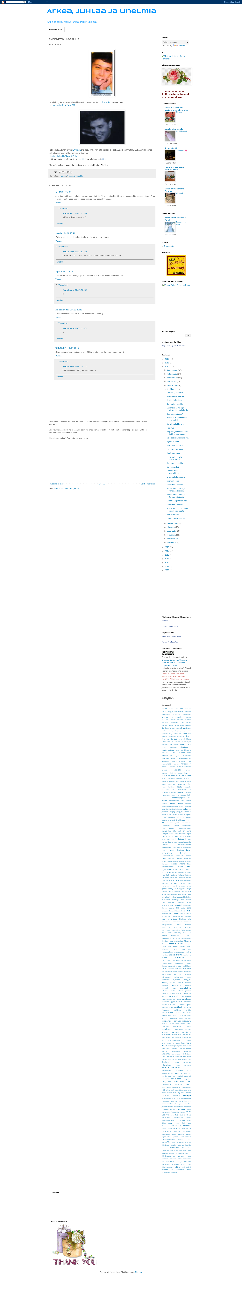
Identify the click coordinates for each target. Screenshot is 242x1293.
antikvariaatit (166, 714)
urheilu (189, 1117)
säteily (164, 1082)
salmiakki (165, 1051)
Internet (188, 792)
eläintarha (173, 747)
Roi (190, 1037)
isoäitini (167, 795)
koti (167, 875)
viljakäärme (173, 1153)
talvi (189, 1081)
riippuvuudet (187, 1035)
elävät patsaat (168, 750)
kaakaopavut (166, 825)
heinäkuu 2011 (175, 766)
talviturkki (178, 1084)
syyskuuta (171, 531)
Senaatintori (170, 1057)
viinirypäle (182, 1150)
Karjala (188, 834)
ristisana (185, 1037)
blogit (171, 733)
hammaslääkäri (167, 764)
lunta (170, 913)
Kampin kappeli (168, 834)
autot (182, 722)
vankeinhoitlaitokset (168, 1139)
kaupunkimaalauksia (184, 845)
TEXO (174, 1098)
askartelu (165, 720)
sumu (178, 1065)
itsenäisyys (165, 798)
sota (189, 1059)
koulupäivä (179, 877)
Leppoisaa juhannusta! (177, 501)
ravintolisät (186, 1032)
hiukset (164, 779)
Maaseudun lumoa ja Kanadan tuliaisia (176, 489)
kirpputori (187, 870)
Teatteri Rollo (171, 1093)
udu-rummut (166, 1117)
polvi (189, 1005)
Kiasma (188, 856)
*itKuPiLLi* (60, 348)
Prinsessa (165, 1010)
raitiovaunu (186, 1021)
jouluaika (188, 803)
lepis (57, 271)
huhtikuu (187, 779)
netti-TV (164, 969)
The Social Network (184, 1098)
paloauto (188, 991)
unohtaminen (178, 1117)
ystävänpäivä (186, 1167)
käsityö (188, 889)
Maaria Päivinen (184, 924)
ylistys (183, 1164)
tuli (171, 1109)
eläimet (164, 747)
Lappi (189, 894)
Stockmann (166, 1062)
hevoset (171, 776)
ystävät (165, 1169)
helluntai (165, 770)
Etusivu (102, 484)
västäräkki (170, 1161)
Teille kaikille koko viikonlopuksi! (174, 458)
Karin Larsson (180, 834)
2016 (167, 559)
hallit (189, 761)
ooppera (188, 985)
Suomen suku (173, 481)
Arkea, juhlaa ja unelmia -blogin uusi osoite (178, 509)
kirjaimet (182, 864)
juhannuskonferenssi (180, 814)
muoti (179, 954)
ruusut (164, 1046)
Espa (173, 753)
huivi (163, 781)
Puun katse (172, 1015)
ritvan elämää (171, 148)
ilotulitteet (172, 792)
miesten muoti (167, 946)
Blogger (138, 1272)
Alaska (164, 711)
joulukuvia (178, 809)
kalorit (179, 831)
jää (163, 823)
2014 (167, 551)
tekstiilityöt (176, 1095)
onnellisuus (176, 985)
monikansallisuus (167, 952)
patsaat (165, 996)
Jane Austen (186, 801)
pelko (182, 996)
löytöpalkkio (166, 916)
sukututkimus (166, 1065)
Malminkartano (186, 930)
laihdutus (177, 891)
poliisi (174, 1004)
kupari (183, 883)
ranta (177, 1024)
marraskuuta (173, 538)
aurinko (164, 723)
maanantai (187, 922)
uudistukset (180, 1120)
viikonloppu (174, 1150)
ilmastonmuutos (168, 790)
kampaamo (186, 831)
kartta (176, 836)
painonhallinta (185, 988)
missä (183, 949)
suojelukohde (166, 1070)
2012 (167, 367)
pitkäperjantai (166, 1004)
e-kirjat (180, 739)
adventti (171, 709)
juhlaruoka (171, 817)
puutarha (179, 1015)
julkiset (180, 820)
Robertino (106, 102)
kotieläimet (173, 875)
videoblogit (165, 1145)
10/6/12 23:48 (81, 213)
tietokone (187, 1101)
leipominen (165, 905)
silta (189, 1057)
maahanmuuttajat (177, 916)
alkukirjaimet (178, 711)
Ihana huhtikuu (168, 787)
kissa (164, 872)
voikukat (181, 1156)
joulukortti (188, 806)
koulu (172, 877)
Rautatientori (179, 1029)
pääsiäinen (166, 1021)
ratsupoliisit (165, 1026)
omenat (180, 983)
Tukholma (175, 1106)
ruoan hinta (180, 1043)
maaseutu (166, 927)
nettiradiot (171, 969)
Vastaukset (63, 208)
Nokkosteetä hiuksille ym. (178, 438)
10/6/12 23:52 (81, 328)
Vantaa (180, 1140)
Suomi (177, 1073)
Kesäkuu (180, 850)
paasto (174, 988)
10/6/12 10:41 (69, 233)
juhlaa (164, 817)
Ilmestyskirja (182, 789)
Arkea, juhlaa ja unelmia (101, 11)
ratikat (189, 1024)
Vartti (169, 1142)
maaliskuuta (172, 377)
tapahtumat (166, 1087)
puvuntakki (187, 1015)
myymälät (187, 960)
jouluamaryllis (166, 806)
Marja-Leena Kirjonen (169, 346)
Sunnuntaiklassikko (75, 176)
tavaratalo (183, 1090)
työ (176, 1115)
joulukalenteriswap (177, 806)
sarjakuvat (187, 1051)
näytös (172, 982)
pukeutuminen (167, 1013)
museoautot (172, 958)
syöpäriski (165, 1079)
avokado (188, 722)
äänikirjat (174, 1172)
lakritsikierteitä (172, 894)
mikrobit (182, 946)
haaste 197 (174, 758)
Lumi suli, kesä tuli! (175, 392)
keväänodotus (179, 856)
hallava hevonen (178, 761)
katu (189, 839)
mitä (189, 949)
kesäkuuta (172, 389)
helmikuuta (172, 374)
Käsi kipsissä (181, 131)
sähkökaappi (176, 1079)
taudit (172, 1090)
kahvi (164, 828)
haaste (165, 758)
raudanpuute (177, 1026)
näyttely (165, 982)
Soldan (184, 1059)
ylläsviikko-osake (167, 1167)
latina (182, 900)
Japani (164, 803)
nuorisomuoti (166, 980)
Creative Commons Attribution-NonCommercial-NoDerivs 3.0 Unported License (175, 662)
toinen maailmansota (169, 1104)
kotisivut (188, 875)
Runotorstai (169, 246)
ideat (189, 784)
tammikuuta (172, 370)
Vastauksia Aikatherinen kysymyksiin (177, 419)
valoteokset (187, 1131)
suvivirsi (164, 1076)
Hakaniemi (165, 761)
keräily (164, 850)
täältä (81, 158)
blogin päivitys (180, 731)
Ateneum (188, 720)
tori (186, 1104)
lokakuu (171, 908)
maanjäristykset (167, 924)
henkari (164, 773)
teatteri (164, 1093)
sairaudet (182, 1048)
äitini (189, 1170)
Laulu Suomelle (168, 902)
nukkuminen (178, 977)
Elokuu (179, 112)
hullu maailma (169, 781)
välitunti (179, 1159)
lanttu (184, 894)
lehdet (189, 902)
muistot (172, 955)
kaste (180, 836)
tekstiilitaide (165, 1095)
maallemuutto (177, 922)
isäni (177, 795)
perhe (164, 999)
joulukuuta (172, 542)
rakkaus (164, 1024)
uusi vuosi (173, 1123)
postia (171, 1007)
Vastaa (58, 203)
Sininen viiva (166, 1059)
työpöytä (182, 1115)
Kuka (163, 880)
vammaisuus (166, 1134)
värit (163, 1162)
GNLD (172, 755)
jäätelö (177, 823)
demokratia (180, 736)
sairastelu (174, 1048)
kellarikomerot (166, 847)
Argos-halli (176, 714)
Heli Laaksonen (185, 766)
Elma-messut (174, 744)
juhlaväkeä (173, 820)
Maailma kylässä (169, 919)
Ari (56, 192)
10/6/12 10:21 (65, 192)
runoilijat (188, 1040)
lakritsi (164, 894)
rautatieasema (167, 1029)
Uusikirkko (179, 1126)
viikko (183, 1148)
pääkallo (188, 1018)
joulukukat (165, 809)
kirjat (189, 866)
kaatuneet (176, 825)
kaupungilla (187, 842)
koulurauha (187, 877)
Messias (164, 944)
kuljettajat (165, 883)
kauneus (164, 842)
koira (169, 872)
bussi (176, 733)
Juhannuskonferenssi (176, 518)
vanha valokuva (178, 1134)
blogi (183, 728)
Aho (176, 709)
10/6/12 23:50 (81, 252)
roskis (164, 1040)
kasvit (174, 839)
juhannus (187, 812)
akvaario (188, 709)
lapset (164, 897)
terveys (187, 1095)
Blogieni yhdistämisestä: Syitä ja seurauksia (177, 432)
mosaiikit (164, 955)
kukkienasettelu (185, 880)
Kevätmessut (185, 853)
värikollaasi (187, 1159)
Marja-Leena (68, 213)
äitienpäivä (179, 1170)
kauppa (180, 842)
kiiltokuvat (187, 858)
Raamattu (177, 1021)
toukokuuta (172, 385)
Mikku (175, 946)
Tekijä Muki (180, 1093)
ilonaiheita (165, 792)
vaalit (164, 1128)
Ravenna (188, 1029)
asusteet (180, 720)
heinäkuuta (172, 523)
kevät (188, 850)
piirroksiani (186, 999)
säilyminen (187, 1079)
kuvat (175, 886)
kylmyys (164, 889)
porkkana (165, 1007)
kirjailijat (173, 864)
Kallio (174, 831)
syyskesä (187, 1076)
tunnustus (182, 1109)
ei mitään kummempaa (181, 742)
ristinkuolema (176, 1037)
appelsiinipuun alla (174, 129)
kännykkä (172, 889)
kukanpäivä (170, 880)
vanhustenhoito (186, 1137)
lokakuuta (171, 535)
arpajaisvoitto (186, 714)
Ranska (171, 1024)
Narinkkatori (187, 966)
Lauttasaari (180, 902)
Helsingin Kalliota (174, 400)
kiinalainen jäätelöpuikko (170, 861)
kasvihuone (187, 836)
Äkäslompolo (166, 1172)
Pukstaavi (177, 1013)
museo (164, 958)
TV (186, 1112)
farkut (189, 753)
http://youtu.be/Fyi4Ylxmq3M (62, 105)
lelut (171, 905)
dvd (175, 739)
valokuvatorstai (186, 1128)
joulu (180, 803)
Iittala (179, 787)
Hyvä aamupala (173, 453)
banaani (170, 725)
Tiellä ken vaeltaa (176, 1101)
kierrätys (171, 858)
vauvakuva (180, 1142)
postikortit (178, 1007)
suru (189, 1073)
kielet (164, 858)
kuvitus (188, 886)
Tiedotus (170, 428)
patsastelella (174, 996)
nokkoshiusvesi (178, 971)
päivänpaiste (173, 1018)
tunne (175, 1109)
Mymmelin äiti (173, 441)
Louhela (179, 911)
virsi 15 (188, 1153)
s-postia (179, 1046)
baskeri (176, 725)
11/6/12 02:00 (81, 366)
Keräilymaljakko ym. (175, 424)
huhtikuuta (172, 381)
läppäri (183, 913)
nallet (179, 966)
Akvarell (179, 193)
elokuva (183, 744)
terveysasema (166, 1098)
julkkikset (187, 820)
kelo (174, 847)
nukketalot (187, 974)
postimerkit (187, 1007)
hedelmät (165, 767)
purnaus (164, 1015)
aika (181, 709)
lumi (189, 910)
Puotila (189, 1013)
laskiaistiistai (166, 900)
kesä (172, 850)
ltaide (184, 911)
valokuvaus (166, 1131)
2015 (167, 555)
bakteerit (164, 725)
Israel (173, 795)
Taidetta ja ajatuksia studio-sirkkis (174, 168)
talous (182, 1082)
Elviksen (76, 150)
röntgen (174, 1046)
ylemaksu (175, 1164)
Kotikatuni (181, 875)
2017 (167, 562)
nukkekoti (178, 974)
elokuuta (171, 527)
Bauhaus (183, 725)
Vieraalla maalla (175, 1145)
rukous (178, 1040)
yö (172, 1170)
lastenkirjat (175, 900)
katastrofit (182, 839)
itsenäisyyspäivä (179, 798)
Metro (180, 944)
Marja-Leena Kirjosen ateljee (171, 636)
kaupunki (165, 845)
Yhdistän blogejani (175, 449)
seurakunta (178, 1057)
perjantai (169, 999)
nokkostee (187, 971)
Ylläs (189, 1164)
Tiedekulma (165, 1101)
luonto (176, 914)
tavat (189, 1090)
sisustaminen (176, 1059)
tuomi (189, 1109)
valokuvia (177, 1131)
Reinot (174, 1035)
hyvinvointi (183, 781)
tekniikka (188, 1093)
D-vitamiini (171, 736)
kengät (179, 847)
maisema (188, 927)
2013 (167, 547)
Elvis (189, 744)
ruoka (188, 1043)
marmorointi (175, 935)
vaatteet (169, 1128)
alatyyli (170, 711)
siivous (185, 1057)
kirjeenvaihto (167, 870)
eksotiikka (165, 744)
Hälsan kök (171, 784)
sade (184, 1046)
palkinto (180, 991)
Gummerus (187, 755)
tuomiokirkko (166, 1112)
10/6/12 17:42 (76, 310)
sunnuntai (187, 1065)
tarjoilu (168, 1090)
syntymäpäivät (178, 1076)
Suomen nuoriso (167, 1073)
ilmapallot (188, 787)
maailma (188, 916)
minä (175, 949)
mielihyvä (188, 944)
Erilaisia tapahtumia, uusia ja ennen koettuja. (176, 109)
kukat (177, 880)
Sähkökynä (165, 621)
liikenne (164, 908)
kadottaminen (186, 825)
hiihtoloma (180, 776)
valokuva (176, 1128)
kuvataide (181, 886)
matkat (174, 938)
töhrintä (188, 1115)
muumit (169, 960)
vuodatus (165, 1159)
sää (169, 1082)
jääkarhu (170, 823)
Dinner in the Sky (168, 739)
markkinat (187, 933)
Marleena (165, 935)
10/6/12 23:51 (81, 290)
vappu (188, 1140)
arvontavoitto (177, 717)
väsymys (178, 1162)
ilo (190, 789)
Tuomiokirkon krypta (178, 1112)
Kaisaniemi (172, 828)
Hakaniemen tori (185, 758)
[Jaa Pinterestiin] (71, 172)
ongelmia (165, 985)
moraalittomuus (179, 952)
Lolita (183, 908)
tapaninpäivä (176, 1087)
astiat (173, 720)
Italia (189, 795)
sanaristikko (176, 1051)
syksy (170, 1076)
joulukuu (172, 809)
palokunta (165, 993)
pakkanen (165, 991)
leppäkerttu (187, 905)
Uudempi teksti (56, 484)
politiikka (181, 1005)
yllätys (177, 1167)
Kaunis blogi (172, 842)
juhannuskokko (167, 814)
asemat (188, 717)
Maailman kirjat (185, 919)
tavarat (177, 1090)
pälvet (181, 1018)
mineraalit (165, 949)
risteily (168, 1037)
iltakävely (180, 792)
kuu (190, 883)
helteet (188, 770)
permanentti (177, 999)
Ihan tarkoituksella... (175, 445)
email (177, 750)
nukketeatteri (166, 977)
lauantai (188, 900)
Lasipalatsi (180, 897)
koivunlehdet (182, 872)
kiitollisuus (182, 861)
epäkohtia (165, 753)
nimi (163, 971)
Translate (182, 46)
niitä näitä (187, 969)
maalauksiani (166, 922)
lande (179, 894)
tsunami (169, 1106)
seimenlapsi (176, 1054)
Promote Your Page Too (170, 626)
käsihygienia (181, 889)
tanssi (188, 1084)
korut (163, 875)
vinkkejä (181, 1153)
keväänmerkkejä (167, 856)
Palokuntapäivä (175, 993)
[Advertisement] (102, 461)
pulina (184, 1013)
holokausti (171, 779)
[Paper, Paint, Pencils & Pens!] (176, 285)
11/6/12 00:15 (73, 348)
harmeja (176, 764)
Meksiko (187, 941)
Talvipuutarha (166, 1084)
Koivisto (174, 872)
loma (189, 908)
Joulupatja (172, 812)
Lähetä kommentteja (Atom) (66, 488)
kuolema (174, 883)
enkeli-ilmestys (186, 750)
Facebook (181, 753)
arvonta (165, 717)
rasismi (183, 1024)
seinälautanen (186, 1054)
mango (164, 933)
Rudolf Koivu (171, 1040)
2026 (167, 570)
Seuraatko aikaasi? (175, 414)
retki (179, 1035)
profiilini (188, 1010)
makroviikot (176, 930)
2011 (167, 363)
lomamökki (173, 911)
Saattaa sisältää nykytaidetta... (174, 472)
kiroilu (180, 870)
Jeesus (172, 803)
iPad (163, 795)
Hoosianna (179, 779)
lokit (177, 908)
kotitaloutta (165, 877)
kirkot (175, 869)
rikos (163, 1037)
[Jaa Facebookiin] (68, 172)
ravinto (165, 1032)
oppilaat (165, 988)
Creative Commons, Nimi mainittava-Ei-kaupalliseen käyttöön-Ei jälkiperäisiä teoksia (175, 676)
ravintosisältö (166, 1035)
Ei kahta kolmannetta (176, 477)
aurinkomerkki (174, 722)
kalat (169, 831)
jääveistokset (186, 823)
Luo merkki (181, 346)
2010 (167, 359)
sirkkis (58, 233)
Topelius (180, 1104)
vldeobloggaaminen (168, 1156)
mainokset (177, 927)
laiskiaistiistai (186, 891)
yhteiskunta (165, 1164)
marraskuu (186, 936)
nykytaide (176, 980)
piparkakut (187, 1002)
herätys (180, 773)
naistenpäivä (172, 966)
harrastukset (186, 764)
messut (172, 944)
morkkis (188, 952)
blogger (178, 728)
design (188, 736)
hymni (177, 781)
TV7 (167, 1115)
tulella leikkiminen (185, 1106)
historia (188, 776)
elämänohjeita (185, 747)
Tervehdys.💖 (182, 150)
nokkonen (168, 971)
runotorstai (170, 1043)
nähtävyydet (187, 980)
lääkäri (189, 913)
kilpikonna (165, 864)
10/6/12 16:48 (67, 271)
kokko (189, 872)
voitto (189, 1156)
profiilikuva (177, 1010)
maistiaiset (166, 930)
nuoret (189, 977)
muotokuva (187, 955)
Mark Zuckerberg (174, 933)
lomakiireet (165, 911)
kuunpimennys (167, 886)
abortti (164, 709)
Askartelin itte (62, 310)
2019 (167, 566)
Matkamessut (166, 938)
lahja (171, 891)
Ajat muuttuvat (173, 514)
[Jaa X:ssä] (65, 172)
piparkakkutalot (176, 1002)
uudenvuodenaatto (168, 1120)
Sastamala (166, 1054)
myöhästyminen (167, 963)
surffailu (184, 1073)
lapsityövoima (171, 897)
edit (184, 739)
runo (183, 1040)
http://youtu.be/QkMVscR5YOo (63, 156)
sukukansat (187, 1062)
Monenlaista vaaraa (175, 396)
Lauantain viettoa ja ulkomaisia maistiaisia (177, 409)
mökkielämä (179, 963)
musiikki (63, 176)
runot (163, 1043)
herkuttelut (172, 773)
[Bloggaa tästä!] (63, 172)
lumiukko (165, 913)
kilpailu (189, 861)
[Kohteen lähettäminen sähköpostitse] (60, 172)
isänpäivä (183, 795)
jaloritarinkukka (174, 801)
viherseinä (174, 1148)
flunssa (165, 755)
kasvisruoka (166, 839)
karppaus (169, 836)
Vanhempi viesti (148, 484)
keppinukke (187, 847)
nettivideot (178, 969)
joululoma (165, 812)
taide (175, 1081)
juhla (189, 815)
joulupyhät (179, 812)
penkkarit (188, 996)
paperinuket (187, 993)
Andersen (187, 711)
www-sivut (187, 1161)
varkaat (164, 1142)
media (171, 941)
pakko (173, 991)
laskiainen (187, 897)
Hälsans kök (181, 784)
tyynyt (172, 1115)
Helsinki (176, 770)
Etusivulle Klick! (55, 29)
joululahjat (187, 809)
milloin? (188, 946)
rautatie (188, 1026)
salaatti (188, 1048)
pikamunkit (165, 1002)
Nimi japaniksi (173, 467)
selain (164, 1057)
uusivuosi (187, 1126)
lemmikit (178, 905)
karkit (163, 836)
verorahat (187, 1142)
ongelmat (188, 982)
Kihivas (179, 858)
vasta (174, 1142)
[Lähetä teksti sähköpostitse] (55, 172)
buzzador (183, 733)
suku (177, 1062)
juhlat (179, 817)
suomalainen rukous (182, 1071)
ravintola (175, 1032)
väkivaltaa (172, 1159)
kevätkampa (167, 853)
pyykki (164, 1018)
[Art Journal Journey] (176, 275)
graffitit (179, 756)
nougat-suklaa (166, 974)
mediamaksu (178, 941)
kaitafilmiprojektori (185, 828)
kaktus (164, 831)
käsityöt (164, 891)
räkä (169, 1046)
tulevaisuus (165, 1109)
